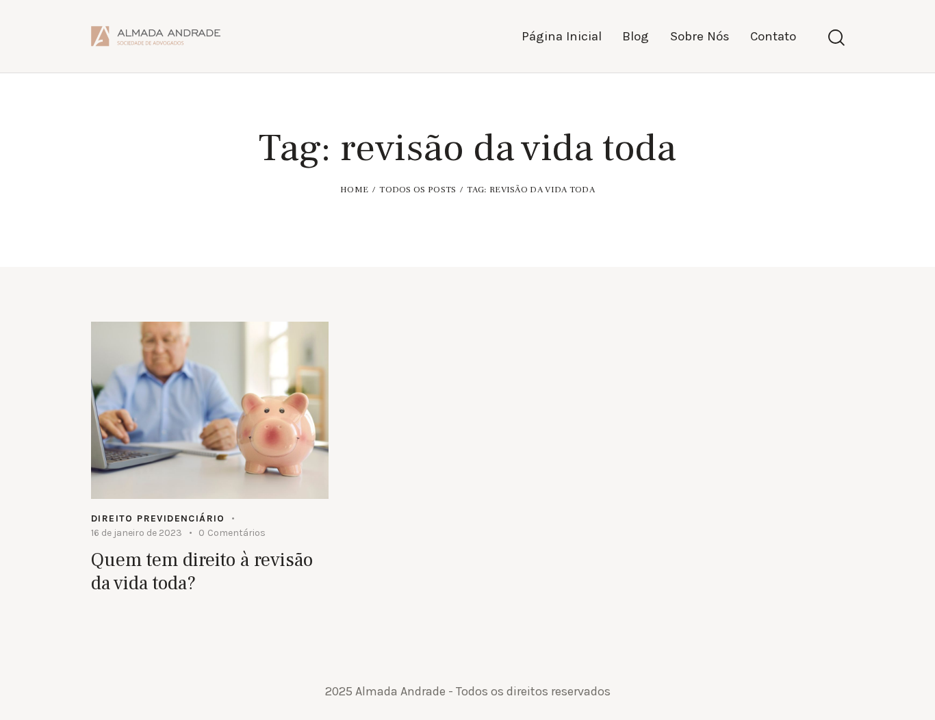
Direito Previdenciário (158, 518)
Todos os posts (417, 189)
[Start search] (835, 38)
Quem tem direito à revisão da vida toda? (202, 571)
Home (354, 189)
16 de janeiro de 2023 (136, 533)
